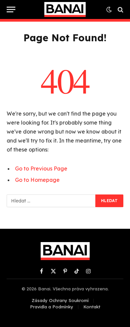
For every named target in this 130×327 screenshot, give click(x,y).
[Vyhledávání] (51, 200)
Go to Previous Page (41, 168)
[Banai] (65, 9)
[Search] (119, 9)
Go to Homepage (37, 179)
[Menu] (11, 9)
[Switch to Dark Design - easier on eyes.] (109, 10)
